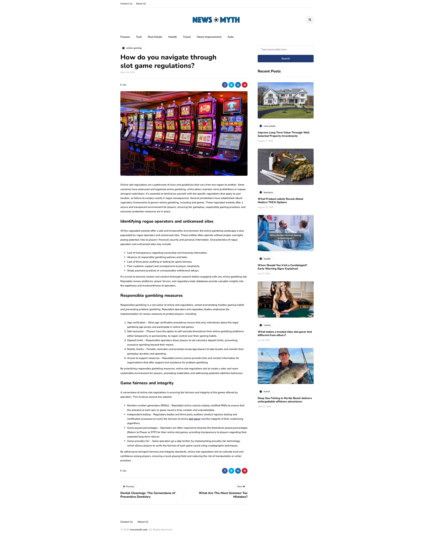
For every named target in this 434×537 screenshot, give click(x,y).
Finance (125, 37)
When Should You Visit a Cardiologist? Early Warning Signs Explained (282, 267)
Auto (231, 37)
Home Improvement (209, 37)
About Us (141, 3)
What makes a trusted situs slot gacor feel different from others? (285, 333)
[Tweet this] (231, 85)
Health (172, 37)
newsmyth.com (138, 529)
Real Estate (155, 37)
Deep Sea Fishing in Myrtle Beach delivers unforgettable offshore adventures (285, 399)
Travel (187, 37)
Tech (139, 37)
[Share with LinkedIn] (238, 85)
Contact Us (126, 3)
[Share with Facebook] (225, 85)
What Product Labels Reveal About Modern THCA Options (280, 200)
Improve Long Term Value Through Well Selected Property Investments (283, 134)
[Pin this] (245, 85)
